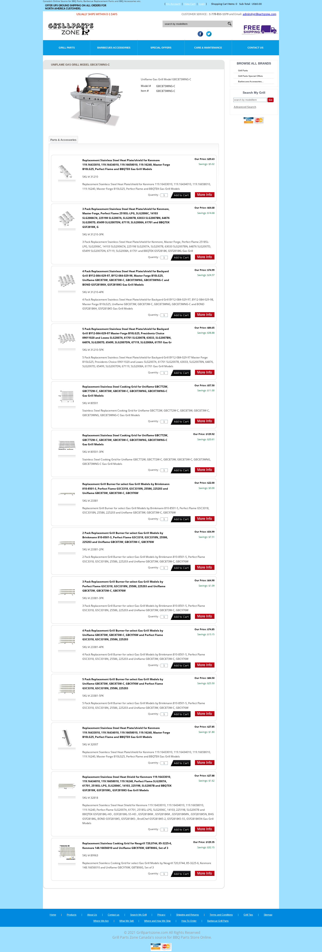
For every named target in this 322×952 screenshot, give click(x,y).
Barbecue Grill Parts (218, 921)
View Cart (189, 4)
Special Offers (160, 47)
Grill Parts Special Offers (250, 76)
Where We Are (101, 921)
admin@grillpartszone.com (259, 14)
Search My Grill (138, 914)
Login (202, 4)
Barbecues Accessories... (251, 81)
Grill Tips (248, 914)
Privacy (161, 914)
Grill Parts (67, 47)
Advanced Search (245, 107)
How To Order (188, 921)
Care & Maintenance (208, 47)
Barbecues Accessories (113, 47)
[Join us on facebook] (199, 35)
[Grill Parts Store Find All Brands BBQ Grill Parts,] (71, 34)
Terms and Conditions (221, 914)
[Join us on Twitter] (208, 35)
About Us (92, 914)
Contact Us (255, 47)
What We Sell (126, 921)
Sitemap (268, 914)
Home (53, 914)
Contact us (113, 914)
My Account (173, 4)
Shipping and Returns (187, 914)
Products (71, 914)
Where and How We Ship (157, 921)
